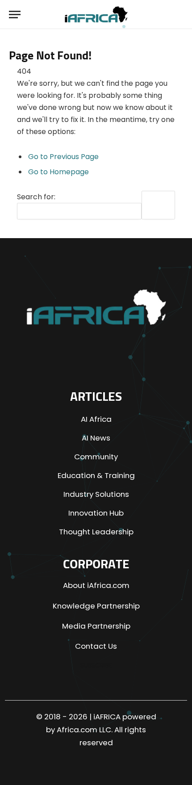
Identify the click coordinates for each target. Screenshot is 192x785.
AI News (96, 437)
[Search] (176, 14)
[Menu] (15, 14)
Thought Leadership (96, 531)
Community (96, 456)
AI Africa (96, 419)
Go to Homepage (58, 172)
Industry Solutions (96, 494)
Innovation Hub (96, 513)
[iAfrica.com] (96, 14)
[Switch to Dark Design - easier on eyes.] (160, 14)
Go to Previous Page (63, 156)
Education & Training (96, 475)
